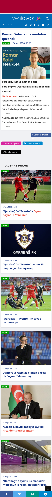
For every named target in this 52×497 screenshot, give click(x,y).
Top (48, 489)
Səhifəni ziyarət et (40, 136)
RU (4, 24)
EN (8, 24)
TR (12, 24)
